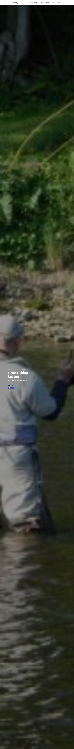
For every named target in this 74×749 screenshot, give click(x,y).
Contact (59, 2)
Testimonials (47, 2)
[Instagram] (12, 388)
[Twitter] (15, 388)
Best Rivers (42, 2)
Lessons (35, 2)
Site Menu (52, 2)
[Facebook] (9, 388)
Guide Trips (31, 2)
